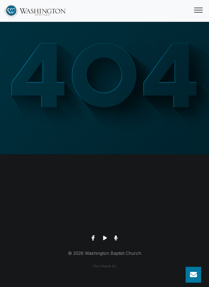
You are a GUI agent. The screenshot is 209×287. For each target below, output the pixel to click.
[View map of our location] (104, 185)
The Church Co (104, 266)
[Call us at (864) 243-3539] (35, 185)
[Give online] (174, 185)
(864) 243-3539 (34, 215)
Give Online (174, 215)
